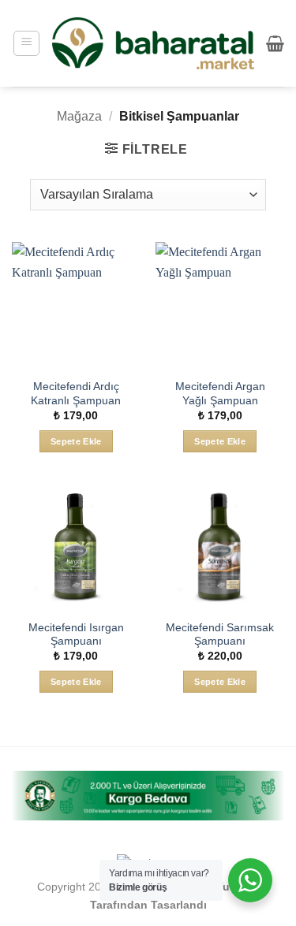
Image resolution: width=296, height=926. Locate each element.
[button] (26, 43)
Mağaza (79, 116)
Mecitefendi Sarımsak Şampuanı (220, 635)
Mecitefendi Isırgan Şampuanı (76, 635)
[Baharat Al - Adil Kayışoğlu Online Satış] (153, 43)
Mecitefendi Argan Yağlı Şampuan (220, 394)
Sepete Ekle (76, 441)
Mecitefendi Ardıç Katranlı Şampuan (76, 394)
